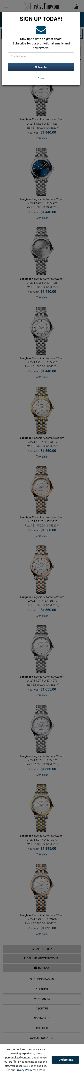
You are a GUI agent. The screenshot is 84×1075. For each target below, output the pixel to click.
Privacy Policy (23, 1069)
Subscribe (41, 67)
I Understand (65, 1059)
